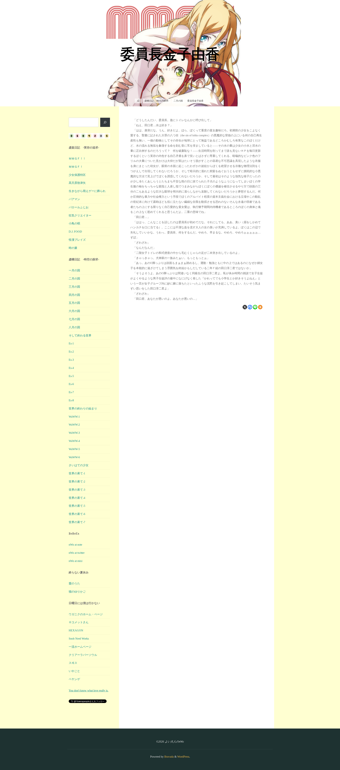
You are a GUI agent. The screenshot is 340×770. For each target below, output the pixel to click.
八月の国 (74, 327)
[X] (245, 307)
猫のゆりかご (77, 591)
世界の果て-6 (77, 513)
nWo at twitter (76, 552)
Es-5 (71, 376)
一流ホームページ (80, 646)
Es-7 (71, 392)
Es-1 (71, 343)
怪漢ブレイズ (77, 239)
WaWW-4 (74, 440)
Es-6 (71, 384)
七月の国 (74, 319)
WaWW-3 (74, 432)
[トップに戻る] (326, 756)
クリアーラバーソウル (83, 654)
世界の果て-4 (77, 497)
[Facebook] (250, 307)
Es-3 (71, 359)
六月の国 (74, 311)
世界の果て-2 (77, 481)
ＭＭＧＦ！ (76, 166)
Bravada (169, 756)
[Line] (255, 307)
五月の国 (74, 302)
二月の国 (169, 39)
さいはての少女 (79, 465)
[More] (260, 307)
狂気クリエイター (80, 215)
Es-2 (71, 351)
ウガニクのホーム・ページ (86, 614)
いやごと (74, 671)
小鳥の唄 (74, 223)
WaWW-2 (74, 424)
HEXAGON (76, 630)
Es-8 (71, 400)
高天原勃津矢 (77, 182)
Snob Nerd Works (79, 638)
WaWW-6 (74, 457)
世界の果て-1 (77, 473)
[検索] (105, 122)
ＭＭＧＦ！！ (77, 158)
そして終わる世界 (80, 335)
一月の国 (74, 270)
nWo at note (75, 544)
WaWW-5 (74, 449)
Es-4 (71, 367)
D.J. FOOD (75, 231)
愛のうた (74, 583)
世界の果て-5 (77, 505)
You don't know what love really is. (88, 690)
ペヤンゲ (74, 679)
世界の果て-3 (77, 489)
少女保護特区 (77, 174)
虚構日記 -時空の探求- (156, 100)
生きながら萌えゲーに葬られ (87, 190)
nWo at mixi (75, 560)
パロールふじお (79, 207)
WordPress (183, 756)
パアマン (74, 199)
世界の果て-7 (77, 522)
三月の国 (74, 286)
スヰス (73, 662)
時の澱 (73, 247)
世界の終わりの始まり (83, 408)
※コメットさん (79, 622)
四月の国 (74, 294)
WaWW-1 (74, 416)
